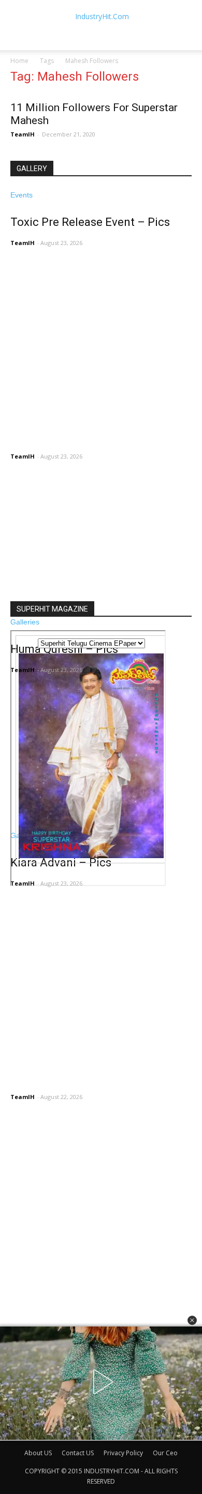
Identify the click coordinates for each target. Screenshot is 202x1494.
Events (21, 195)
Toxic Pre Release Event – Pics (90, 222)
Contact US (78, 1453)
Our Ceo (165, 1453)
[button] (192, 1320)
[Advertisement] (101, 497)
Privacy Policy (123, 1453)
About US (38, 1453)
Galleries (24, 622)
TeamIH (22, 134)
